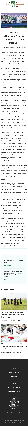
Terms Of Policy (17, 423)
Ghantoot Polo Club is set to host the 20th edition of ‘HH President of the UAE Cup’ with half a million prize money (14, 274)
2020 (11, 32)
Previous (9, 265)
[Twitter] (11, 412)
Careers (14, 383)
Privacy (7, 423)
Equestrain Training (14, 391)
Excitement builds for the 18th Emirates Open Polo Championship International (13, 314)
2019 (13, 352)
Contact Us (14, 376)
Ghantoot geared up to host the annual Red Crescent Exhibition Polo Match (14, 346)
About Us (14, 368)
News (16, 32)
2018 (14, 320)
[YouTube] (19, 412)
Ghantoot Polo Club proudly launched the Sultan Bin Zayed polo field (13, 260)
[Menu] (26, 4)
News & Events (14, 372)
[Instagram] (15, 412)
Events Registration (14, 387)
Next (5, 280)
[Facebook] (7, 412)
